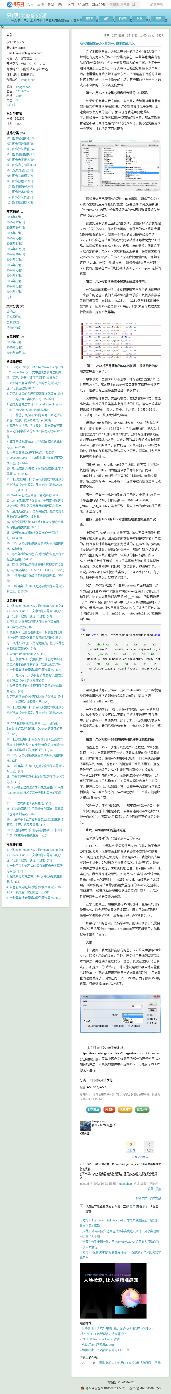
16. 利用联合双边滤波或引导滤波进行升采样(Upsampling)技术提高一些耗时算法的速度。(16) (35, 793)
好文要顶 (93, 1109)
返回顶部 (155, 1199)
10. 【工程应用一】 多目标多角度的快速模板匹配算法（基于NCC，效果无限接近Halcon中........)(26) (35, 713)
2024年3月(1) (14, 286)
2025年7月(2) (14, 238)
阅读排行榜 (14, 362)
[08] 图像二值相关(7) (19, 175)
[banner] (13, 5)
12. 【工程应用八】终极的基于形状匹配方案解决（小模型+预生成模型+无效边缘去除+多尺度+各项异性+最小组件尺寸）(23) (35, 745)
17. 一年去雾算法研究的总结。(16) (28, 803)
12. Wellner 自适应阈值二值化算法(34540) (33, 495)
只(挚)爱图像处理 (26, 15)
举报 (158, 1189)
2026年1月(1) (14, 217)
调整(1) (11, 311)
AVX (89, 1087)
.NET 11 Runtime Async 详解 (101, 1339)
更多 (9, 297)
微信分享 (142, 1109)
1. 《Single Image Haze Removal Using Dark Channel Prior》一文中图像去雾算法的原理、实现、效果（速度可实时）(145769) (34, 372)
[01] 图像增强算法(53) (20, 138)
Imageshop (99, 1121)
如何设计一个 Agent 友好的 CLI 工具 (105, 1350)
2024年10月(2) (15, 254)
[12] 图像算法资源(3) (19, 197)
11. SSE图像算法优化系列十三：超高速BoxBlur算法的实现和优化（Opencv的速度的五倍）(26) (34, 729)
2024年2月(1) (14, 291)
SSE (95, 1087)
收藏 (150, 1189)
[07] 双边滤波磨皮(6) (19, 170)
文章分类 (12, 306)
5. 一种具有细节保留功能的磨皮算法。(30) (33, 897)
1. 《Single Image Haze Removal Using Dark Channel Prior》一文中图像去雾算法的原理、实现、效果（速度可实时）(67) (34, 855)
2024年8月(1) (14, 265)
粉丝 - (99, 1125)
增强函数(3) (13, 327)
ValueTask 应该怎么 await (98, 1344)
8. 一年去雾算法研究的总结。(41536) (30, 452)
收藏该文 (125, 1109)
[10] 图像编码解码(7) (19, 186)
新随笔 (123, 18)
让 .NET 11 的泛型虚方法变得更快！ (105, 1334)
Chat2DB (98, 4)
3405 (19, 96)
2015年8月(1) (14, 347)
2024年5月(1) (14, 281)
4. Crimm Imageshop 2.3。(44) (26, 653)
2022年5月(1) (14, 342)
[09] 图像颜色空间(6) (19, 181)
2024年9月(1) (14, 259)
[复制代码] (83, 630)
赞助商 (83, 4)
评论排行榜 (14, 600)
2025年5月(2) (14, 243)
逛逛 (146, 1206)
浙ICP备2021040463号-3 (145, 1388)
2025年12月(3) (15, 222)
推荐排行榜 (14, 844)
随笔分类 (12, 133)
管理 (158, 18)
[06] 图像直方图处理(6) (21, 165)
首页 (106, 18)
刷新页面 (141, 1199)
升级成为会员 (140, 1157)
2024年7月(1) (14, 270)
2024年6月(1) (14, 275)
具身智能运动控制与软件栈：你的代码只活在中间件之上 (118, 1328)
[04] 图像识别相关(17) (20, 154)
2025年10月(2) (15, 227)
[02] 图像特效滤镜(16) (20, 143)
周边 (40, 4)
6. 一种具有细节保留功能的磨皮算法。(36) (33, 670)
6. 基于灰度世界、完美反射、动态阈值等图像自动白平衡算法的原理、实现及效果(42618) (34, 431)
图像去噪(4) (13, 322)
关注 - (111, 1125)
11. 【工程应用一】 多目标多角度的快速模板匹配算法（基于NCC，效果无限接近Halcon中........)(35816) (35, 485)
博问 (61, 4)
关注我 (109, 1109)
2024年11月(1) (15, 249)
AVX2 (102, 1087)
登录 (132, 1206)
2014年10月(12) (16, 352)
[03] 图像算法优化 (100, 1080)
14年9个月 (22, 91)
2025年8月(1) (14, 233)
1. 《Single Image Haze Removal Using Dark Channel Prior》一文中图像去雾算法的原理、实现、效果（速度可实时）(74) (34, 611)
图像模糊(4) (13, 317)
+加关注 (84, 1133)
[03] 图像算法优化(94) (20, 149)
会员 (30, 4)
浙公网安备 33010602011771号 (106, 1388)
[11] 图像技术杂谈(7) (19, 191)
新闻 (50, 4)
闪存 (71, 4)
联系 (139, 18)
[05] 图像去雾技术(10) (20, 159)
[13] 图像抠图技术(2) (19, 202)
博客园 (89, 18)
